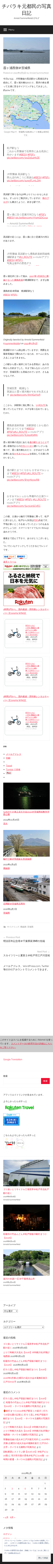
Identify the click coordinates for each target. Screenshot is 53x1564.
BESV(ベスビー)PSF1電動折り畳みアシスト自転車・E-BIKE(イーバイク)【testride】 (32, 630)
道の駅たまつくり (38, 442)
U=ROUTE (41, 405)
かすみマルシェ (21, 453)
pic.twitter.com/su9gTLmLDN (24, 180)
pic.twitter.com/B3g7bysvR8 (23, 479)
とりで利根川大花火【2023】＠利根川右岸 (24, 1427)
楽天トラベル (9, 562)
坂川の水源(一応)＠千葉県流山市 (19, 1278)
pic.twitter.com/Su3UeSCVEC (23, 505)
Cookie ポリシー (14, 1553)
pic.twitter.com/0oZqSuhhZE (23, 157)
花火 (5, 823)
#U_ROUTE (25, 257)
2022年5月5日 (30, 343)
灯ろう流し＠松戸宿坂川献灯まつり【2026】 (25, 1369)
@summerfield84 (12, 343)
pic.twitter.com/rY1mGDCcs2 (31, 217)
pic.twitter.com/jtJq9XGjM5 (22, 435)
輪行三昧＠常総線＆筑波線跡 (17, 859)
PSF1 (36, 520)
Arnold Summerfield (39, 73)
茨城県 (6, 913)
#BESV (23, 154)
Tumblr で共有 (13, 769)
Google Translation (12, 1059)
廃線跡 (6, 868)
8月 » (12, 1517)
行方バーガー (27, 446)
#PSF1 (31, 154)
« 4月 (5, 1517)
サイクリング (13, 927)
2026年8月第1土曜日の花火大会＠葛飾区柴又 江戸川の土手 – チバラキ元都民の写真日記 (26, 1443)
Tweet (9, 765)
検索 (5, 1076)
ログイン (7, 1534)
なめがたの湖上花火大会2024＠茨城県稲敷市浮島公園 (26, 813)
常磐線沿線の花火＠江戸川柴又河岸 (20, 1439)
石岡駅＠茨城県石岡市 (14, 903)
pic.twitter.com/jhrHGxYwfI (25, 394)
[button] (43, 1558)
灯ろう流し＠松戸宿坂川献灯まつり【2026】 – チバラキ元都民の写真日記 (26, 1418)
